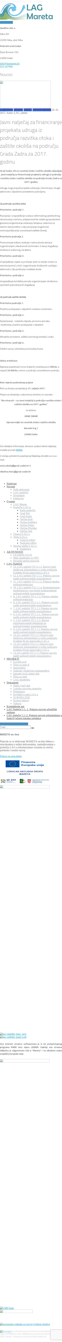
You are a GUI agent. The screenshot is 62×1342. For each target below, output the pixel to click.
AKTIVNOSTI (15, 552)
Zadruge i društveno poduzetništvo (31, 670)
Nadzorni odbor (28, 543)
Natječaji (18, 109)
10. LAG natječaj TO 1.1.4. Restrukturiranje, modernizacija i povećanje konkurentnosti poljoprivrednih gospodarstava (36, 590)
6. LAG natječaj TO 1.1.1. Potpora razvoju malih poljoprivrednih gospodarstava (35, 616)
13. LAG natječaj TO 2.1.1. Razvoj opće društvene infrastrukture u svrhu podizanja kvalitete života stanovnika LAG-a (35, 569)
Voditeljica (25, 549)
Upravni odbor (27, 540)
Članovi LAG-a (21, 534)
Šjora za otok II (21, 664)
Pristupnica (19, 691)
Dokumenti (12, 682)
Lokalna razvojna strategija (27, 688)
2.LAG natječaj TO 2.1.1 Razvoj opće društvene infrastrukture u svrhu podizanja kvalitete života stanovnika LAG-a (35, 647)
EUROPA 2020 (21, 697)
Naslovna (12, 483)
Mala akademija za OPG (26, 557)
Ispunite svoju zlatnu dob (26, 673)
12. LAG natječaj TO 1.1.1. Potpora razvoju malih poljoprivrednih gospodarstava (36, 577)
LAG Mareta (20, 504)
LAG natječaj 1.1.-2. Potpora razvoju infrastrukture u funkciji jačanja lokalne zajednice (34, 717)
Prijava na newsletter (11, 756)
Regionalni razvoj (42, 109)
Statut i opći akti (21, 685)
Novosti (28, 109)
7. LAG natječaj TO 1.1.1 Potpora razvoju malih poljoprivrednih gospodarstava (35, 610)
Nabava (17, 703)
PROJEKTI (13, 658)
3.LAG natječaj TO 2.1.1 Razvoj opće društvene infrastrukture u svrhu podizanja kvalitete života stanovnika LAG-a (35, 638)
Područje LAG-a (22, 507)
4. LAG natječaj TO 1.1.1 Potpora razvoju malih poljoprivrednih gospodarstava (35, 631)
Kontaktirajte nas (15, 706)
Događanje (19, 495)
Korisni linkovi (21, 700)
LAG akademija (21, 679)
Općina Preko (27, 525)
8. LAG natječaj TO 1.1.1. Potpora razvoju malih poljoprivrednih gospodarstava (35, 604)
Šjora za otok (20, 676)
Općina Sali (26, 531)
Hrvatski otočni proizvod (26, 560)
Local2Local (19, 661)
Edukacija (18, 498)
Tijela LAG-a (20, 537)
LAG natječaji (20, 492)
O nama (11, 501)
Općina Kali (26, 519)
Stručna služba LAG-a (25, 546)
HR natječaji (6, 109)
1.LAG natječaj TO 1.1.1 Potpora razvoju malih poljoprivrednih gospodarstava (35, 654)
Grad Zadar (26, 516)
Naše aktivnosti (21, 489)
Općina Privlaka (28, 528)
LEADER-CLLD (22, 554)
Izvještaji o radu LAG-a (25, 694)
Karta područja (27, 510)
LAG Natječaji (14, 563)
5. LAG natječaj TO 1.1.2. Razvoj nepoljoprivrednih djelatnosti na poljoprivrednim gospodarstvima (31, 623)
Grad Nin (25, 513)
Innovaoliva (19, 667)
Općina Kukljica (28, 522)
